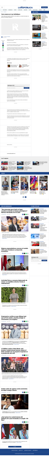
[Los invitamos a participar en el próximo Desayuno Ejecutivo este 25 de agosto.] (24, 183)
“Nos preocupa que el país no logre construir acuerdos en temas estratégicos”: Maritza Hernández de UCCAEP (14, 211)
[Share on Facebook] (3, 43)
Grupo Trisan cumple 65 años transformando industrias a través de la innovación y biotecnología (43, 212)
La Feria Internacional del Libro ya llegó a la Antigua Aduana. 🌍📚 (14, 192)
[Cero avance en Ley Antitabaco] (15, 27)
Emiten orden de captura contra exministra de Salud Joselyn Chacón (14, 389)
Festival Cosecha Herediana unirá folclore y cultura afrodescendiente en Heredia (28, 168)
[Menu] (2, 7)
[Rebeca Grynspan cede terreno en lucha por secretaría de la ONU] (9, 66)
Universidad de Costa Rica (22, 272)
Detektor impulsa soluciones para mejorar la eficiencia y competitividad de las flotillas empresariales (43, 244)
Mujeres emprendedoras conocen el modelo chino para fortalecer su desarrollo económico (14, 250)
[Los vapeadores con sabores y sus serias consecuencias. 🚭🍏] (34, 183)
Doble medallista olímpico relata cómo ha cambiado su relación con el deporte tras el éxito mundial (12, 168)
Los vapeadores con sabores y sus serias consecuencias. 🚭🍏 (33, 192)
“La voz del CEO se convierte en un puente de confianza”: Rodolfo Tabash (43, 251)
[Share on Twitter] (3, 45)
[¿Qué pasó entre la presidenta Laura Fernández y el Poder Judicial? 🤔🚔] (43, 183)
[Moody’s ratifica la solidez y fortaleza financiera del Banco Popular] (36, 27)
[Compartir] (3, 50)
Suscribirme (44, 260)
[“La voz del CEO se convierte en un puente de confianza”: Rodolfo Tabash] (35, 251)
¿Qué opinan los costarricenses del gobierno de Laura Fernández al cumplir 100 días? (14, 418)
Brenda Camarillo (4, 355)
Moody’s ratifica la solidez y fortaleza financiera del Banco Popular (45, 28)
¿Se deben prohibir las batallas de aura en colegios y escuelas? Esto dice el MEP (27, 163)
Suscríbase (35, 450)
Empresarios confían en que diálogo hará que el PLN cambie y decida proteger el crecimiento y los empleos (13, 318)
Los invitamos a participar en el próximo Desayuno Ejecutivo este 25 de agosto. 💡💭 (24, 192)
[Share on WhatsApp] (3, 47)
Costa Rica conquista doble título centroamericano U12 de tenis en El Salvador (12, 163)
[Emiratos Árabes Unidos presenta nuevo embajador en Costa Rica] (20, 66)
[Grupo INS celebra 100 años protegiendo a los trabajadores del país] (36, 44)
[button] (44, 7)
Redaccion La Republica (7, 36)
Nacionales (43, 33)
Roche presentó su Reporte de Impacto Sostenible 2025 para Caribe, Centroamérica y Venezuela (4, 193)
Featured (43, 25)
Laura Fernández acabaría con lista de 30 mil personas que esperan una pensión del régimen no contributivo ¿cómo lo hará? (45, 19)
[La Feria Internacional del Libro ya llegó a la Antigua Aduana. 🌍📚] (15, 183)
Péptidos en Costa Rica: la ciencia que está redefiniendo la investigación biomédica (43, 237)
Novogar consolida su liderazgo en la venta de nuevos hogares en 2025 (43, 219)
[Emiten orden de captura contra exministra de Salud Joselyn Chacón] (14, 401)
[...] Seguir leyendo (13, 306)
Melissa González (4, 253)
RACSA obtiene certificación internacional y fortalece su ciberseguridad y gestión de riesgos (44, 36)
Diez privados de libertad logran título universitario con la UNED (43, 162)
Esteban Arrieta (4, 214)
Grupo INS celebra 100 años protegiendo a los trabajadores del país (44, 45)
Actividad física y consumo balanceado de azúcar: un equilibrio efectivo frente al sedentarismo (14, 282)
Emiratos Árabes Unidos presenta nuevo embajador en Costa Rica (25, 66)
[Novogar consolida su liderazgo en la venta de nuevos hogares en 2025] (35, 218)
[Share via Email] (3, 48)
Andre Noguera (4, 285)
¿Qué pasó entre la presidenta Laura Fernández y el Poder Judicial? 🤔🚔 (42, 192)
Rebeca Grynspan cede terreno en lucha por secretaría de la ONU (14, 66)
